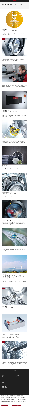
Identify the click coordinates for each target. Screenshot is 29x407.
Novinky (3, 375)
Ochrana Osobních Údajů (5, 404)
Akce (2, 376)
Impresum (2, 404)
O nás (15, 374)
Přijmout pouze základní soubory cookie (17, 405)
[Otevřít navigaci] (2, 1)
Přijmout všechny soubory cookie (4, 405)
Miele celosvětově (17, 375)
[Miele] (14, 0)
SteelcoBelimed (4, 386)
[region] (14, 401)
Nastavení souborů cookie (25, 405)
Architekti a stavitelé (4, 387)
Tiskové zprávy (16, 376)
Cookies (9, 404)
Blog (2, 374)
